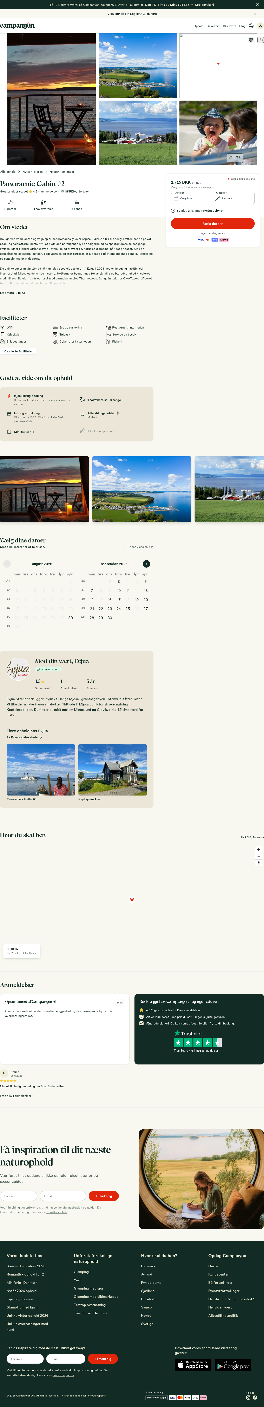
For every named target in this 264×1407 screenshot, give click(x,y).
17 (17, 608)
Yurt (77, 1280)
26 (34, 617)
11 (25, 599)
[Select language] (251, 25)
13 (44, 599)
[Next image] (256, 489)
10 (17, 599)
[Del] (260, 40)
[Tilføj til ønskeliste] (251, 40)
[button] (192, 198)
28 (52, 617)
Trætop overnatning (90, 1305)
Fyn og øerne (151, 1282)
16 (70, 599)
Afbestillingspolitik (223, 1315)
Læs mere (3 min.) (12, 292)
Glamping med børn (22, 1307)
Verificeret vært (50, 669)
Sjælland (148, 1291)
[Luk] (257, 4)
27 (43, 617)
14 (53, 599)
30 (70, 617)
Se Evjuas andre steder (23, 737)
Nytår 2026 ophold (22, 1291)
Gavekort (213, 25)
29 (61, 617)
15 (62, 599)
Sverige (147, 1324)
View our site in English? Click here (132, 13)
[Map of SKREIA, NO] (218, 65)
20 (43, 608)
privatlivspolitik (56, 1211)
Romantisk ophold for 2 (25, 1274)
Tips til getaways (20, 1299)
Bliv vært (229, 25)
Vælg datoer (213, 223)
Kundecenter (218, 1274)
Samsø (146, 1307)
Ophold (198, 25)
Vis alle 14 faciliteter (18, 351)
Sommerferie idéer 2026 (26, 1266)
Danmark (148, 1266)
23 (70, 608)
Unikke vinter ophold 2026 (27, 1315)
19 (35, 608)
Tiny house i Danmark (91, 1313)
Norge (146, 1315)
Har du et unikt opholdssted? (231, 1299)
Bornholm (149, 1299)
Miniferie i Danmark (22, 1282)
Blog (242, 25)
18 (26, 608)
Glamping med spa (88, 1288)
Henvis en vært (220, 1307)
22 (61, 608)
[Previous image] (7, 489)
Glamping (81, 1272)
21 (53, 608)
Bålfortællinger (220, 1282)
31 (17, 626)
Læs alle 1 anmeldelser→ (17, 1095)
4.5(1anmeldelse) (45, 191)
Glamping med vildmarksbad (96, 1296)
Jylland (146, 1274)
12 (35, 599)
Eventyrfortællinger (224, 1291)
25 (26, 617)
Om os (213, 1266)
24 (16, 617)
